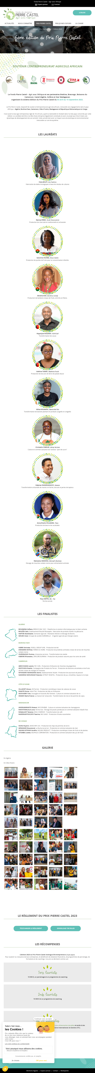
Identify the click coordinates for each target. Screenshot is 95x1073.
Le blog (82, 13)
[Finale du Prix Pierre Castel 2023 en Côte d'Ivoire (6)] (11, 871)
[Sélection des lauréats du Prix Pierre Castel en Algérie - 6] (70, 809)
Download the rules (66, 928)
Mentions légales (32, 1071)
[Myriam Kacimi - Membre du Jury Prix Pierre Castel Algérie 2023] (26, 785)
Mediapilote (64, 1071)
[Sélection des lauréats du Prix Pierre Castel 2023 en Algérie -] (26, 797)
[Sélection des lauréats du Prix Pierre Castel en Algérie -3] (26, 809)
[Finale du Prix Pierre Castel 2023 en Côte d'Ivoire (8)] (26, 859)
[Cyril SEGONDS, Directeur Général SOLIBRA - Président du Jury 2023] (26, 884)
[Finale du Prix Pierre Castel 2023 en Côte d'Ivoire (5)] (26, 871)
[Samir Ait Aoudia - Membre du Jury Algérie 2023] (55, 822)
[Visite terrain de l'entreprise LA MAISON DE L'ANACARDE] (11, 834)
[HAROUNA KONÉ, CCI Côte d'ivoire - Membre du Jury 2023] (55, 847)
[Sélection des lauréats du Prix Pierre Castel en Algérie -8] (40, 822)
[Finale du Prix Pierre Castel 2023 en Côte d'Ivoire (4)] (40, 871)
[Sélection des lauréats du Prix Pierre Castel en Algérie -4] (11, 809)
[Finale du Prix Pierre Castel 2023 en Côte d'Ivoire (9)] (11, 859)
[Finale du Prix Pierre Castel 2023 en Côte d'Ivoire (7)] (70, 859)
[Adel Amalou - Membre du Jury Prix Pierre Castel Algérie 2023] (40, 772)
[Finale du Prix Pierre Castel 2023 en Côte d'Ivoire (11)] (40, 859)
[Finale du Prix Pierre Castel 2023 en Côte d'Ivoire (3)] (55, 871)
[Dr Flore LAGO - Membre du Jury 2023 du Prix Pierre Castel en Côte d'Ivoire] (11, 884)
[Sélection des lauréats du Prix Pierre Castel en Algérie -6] (55, 797)
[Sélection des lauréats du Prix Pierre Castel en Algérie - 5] (26, 822)
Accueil (35, 29)
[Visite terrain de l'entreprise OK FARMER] (55, 884)
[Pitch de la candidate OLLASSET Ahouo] (11, 847)
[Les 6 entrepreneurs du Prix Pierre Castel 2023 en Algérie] (11, 772)
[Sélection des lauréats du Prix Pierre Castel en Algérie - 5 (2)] (11, 822)
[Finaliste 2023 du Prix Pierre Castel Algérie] (11, 797)
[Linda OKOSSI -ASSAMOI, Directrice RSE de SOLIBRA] (40, 847)
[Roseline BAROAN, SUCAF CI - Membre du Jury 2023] (55, 834)
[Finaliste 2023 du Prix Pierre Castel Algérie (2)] (55, 785)
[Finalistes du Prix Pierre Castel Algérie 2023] (70, 772)
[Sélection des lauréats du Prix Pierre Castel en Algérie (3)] (55, 809)
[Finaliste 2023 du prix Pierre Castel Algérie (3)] (55, 772)
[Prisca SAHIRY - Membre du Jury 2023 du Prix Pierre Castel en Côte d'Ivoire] (70, 834)
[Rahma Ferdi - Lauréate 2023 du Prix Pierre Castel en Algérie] (40, 785)
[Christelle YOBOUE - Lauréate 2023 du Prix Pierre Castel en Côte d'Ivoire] (40, 884)
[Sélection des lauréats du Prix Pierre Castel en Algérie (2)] (70, 797)
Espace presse (42, 4)
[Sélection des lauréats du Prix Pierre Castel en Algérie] (70, 785)
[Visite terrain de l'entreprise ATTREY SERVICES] (26, 834)
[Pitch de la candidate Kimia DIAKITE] (26, 847)
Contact (57, 4)
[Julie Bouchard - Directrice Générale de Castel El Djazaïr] (26, 772)
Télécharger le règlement (31, 928)
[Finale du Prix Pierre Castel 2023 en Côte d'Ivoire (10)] (55, 859)
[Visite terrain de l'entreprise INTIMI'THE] (70, 884)
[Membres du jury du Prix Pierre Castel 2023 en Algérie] (11, 785)
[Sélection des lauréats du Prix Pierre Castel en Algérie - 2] (40, 797)
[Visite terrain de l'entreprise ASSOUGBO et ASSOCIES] (40, 834)
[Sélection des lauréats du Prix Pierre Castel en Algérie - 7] (40, 809)
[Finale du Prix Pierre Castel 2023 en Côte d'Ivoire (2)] (70, 871)
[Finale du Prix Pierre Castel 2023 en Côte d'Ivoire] (70, 847)
